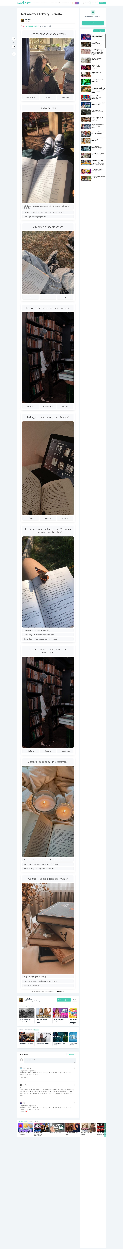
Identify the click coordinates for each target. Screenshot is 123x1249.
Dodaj (102, 3)
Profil (74, 1000)
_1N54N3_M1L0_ (27, 1068)
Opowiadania (68, 3)
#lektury (36, 1029)
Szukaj (86, 3)
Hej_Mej (25, 1103)
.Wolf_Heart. (26, 1085)
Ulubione (45, 26)
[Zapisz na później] (50, 26)
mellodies (28, 19)
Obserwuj (33, 26)
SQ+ (77, 3)
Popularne (36, 3)
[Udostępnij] (14, 54)
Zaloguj (94, 3)
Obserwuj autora (65, 1000)
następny (100, 31)
